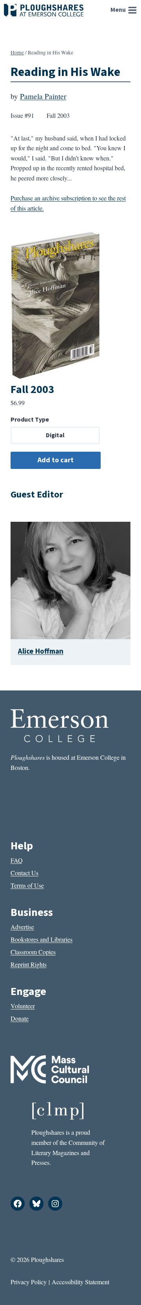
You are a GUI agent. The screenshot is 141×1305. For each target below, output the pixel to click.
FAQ (17, 860)
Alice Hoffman (40, 651)
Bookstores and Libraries (41, 939)
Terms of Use (27, 885)
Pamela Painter (43, 96)
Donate (20, 1018)
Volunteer (23, 1006)
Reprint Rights (29, 964)
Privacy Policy (29, 1282)
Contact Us (24, 873)
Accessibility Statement (80, 1282)
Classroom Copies (33, 952)
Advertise (22, 927)
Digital (55, 435)
